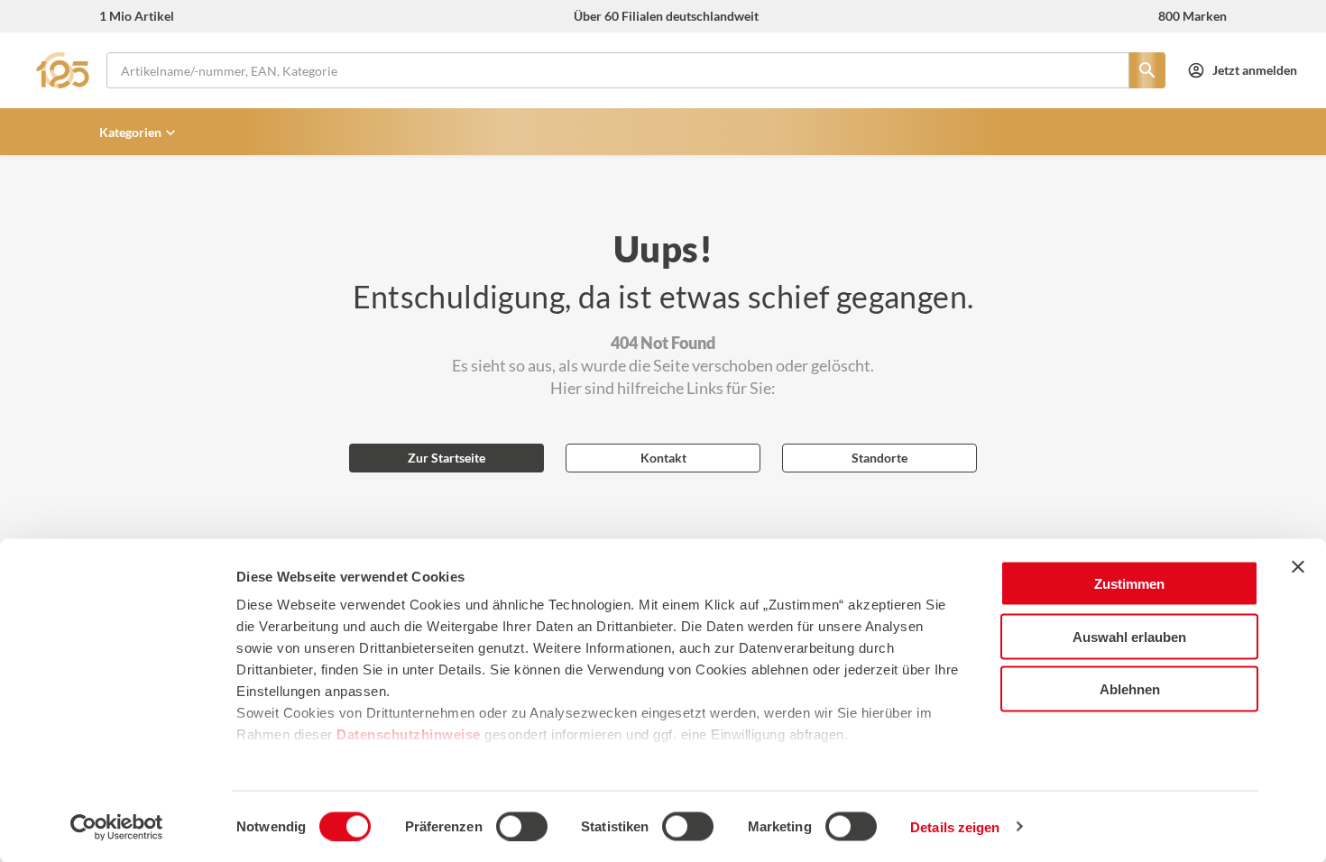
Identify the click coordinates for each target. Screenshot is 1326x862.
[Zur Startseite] (67, 70)
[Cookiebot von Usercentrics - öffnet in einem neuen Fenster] (117, 826)
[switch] (522, 826)
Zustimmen (1129, 583)
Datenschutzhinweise (408, 734)
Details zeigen (954, 826)
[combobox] (618, 70)
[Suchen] (1147, 70)
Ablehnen (1130, 689)
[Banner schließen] (1298, 567)
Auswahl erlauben (1129, 636)
